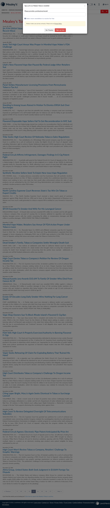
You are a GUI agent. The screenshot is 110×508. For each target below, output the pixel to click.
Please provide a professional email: (36, 11)
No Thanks (49, 30)
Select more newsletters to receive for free (40, 18)
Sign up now (60, 30)
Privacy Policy (58, 23)
